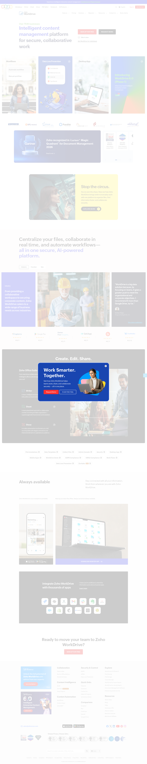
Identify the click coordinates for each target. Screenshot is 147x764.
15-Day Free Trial (68, 392)
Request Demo (51, 392)
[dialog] (73, 382)
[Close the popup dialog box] (106, 366)
